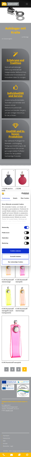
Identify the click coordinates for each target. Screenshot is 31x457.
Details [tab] (15, 198)
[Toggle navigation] (26, 4)
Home (3, 10)
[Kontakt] (4, 454)
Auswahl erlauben (15, 256)
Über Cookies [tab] (25, 198)
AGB (4, 441)
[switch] (26, 232)
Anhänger (15, 10)
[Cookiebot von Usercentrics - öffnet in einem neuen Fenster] (22, 193)
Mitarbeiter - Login (8, 446)
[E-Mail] (27, 454)
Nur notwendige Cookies (15, 262)
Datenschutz (6, 438)
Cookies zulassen (15, 251)
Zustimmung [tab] (6, 198)
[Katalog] (19, 454)
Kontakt (5, 443)
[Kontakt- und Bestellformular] (11, 454)
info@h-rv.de (9, 410)
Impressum (6, 435)
